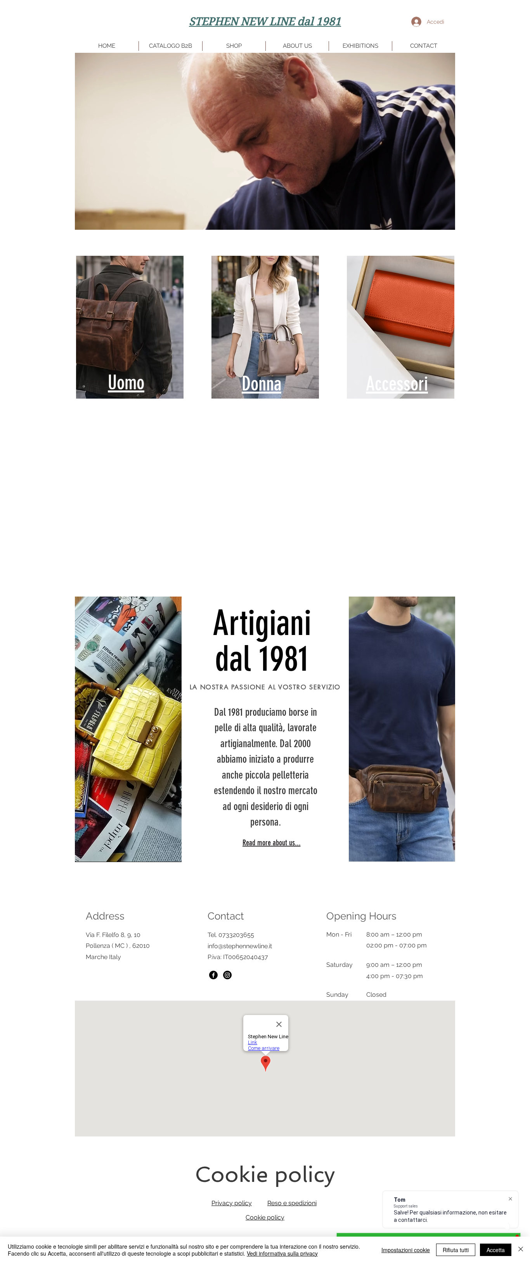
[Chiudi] (520, 1250)
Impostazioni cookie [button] (405, 1250)
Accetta (496, 1250)
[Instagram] (227, 975)
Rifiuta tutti (456, 1250)
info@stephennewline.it (240, 946)
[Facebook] (213, 975)
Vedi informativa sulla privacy (282, 1253)
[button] (445, 221)
